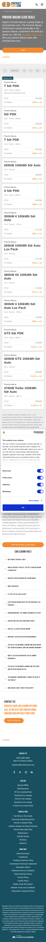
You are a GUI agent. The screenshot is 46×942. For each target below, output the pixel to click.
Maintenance (23, 833)
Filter (23, 50)
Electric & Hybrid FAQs (23, 823)
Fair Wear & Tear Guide (23, 816)
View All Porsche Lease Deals (23, 545)
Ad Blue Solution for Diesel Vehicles (23, 826)
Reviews (23, 840)
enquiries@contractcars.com (23, 765)
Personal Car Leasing (23, 795)
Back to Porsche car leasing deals (18, 11)
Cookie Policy (23, 881)
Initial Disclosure (23, 854)
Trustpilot (5, 57)
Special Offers (23, 785)
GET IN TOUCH (13, 721)
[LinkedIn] (32, 773)
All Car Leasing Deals (23, 792)
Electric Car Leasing (23, 799)
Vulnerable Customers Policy (23, 891)
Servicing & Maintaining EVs (23, 819)
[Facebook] (14, 773)
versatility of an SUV (32, 34)
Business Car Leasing (23, 802)
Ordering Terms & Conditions (23, 871)
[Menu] (42, 4)
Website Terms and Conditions (23, 888)
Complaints (23, 857)
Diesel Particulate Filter (23, 829)
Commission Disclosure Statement (23, 864)
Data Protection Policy (23, 874)
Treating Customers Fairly (23, 860)
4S (38, 71)
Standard (14, 71)
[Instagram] (26, 773)
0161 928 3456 (23, 758)
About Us (23, 843)
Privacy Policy (23, 877)
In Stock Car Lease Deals (23, 806)
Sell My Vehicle (23, 836)
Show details (34, 500)
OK (23, 508)
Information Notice (23, 867)
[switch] (40, 478)
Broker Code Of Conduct (23, 884)
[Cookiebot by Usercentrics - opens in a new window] (33, 432)
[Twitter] (20, 773)
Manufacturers (23, 789)
